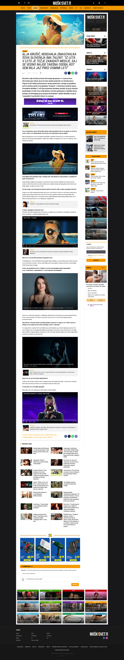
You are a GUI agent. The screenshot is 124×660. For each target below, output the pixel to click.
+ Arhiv (102, 267)
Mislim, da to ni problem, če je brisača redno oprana (96, 295)
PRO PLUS (34, 646)
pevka (55, 435)
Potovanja (63, 8)
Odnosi (71, 8)
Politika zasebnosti (74, 646)
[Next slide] (78, 547)
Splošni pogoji (84, 646)
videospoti (49, 437)
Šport (29, 8)
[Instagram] (29, 3)
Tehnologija (54, 8)
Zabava (35, 8)
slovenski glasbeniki (27, 437)
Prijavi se (75, 584)
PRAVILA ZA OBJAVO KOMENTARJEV (28, 573)
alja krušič (25, 435)
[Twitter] (69, 73)
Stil (81, 8)
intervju (31, 435)
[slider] (50, 244)
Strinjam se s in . (96, 256)
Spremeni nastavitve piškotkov (59, 646)
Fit (76, 8)
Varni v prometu (98, 8)
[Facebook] (25, 3)
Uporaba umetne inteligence (62, 650)
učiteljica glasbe (37, 437)
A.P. (25, 73)
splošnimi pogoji (97, 255)
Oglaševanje (20, 646)
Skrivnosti (87, 8)
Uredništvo (27, 646)
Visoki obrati (44, 8)
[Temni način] (99, 3)
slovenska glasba (48, 435)
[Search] (105, 3)
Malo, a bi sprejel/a (92, 290)
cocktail (44, 437)
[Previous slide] (21, 547)
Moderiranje (41, 646)
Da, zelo (90, 288)
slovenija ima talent (39, 435)
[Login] (93, 3)
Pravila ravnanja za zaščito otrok (98, 646)
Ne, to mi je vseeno (92, 293)
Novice (23, 8)
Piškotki (48, 646)
